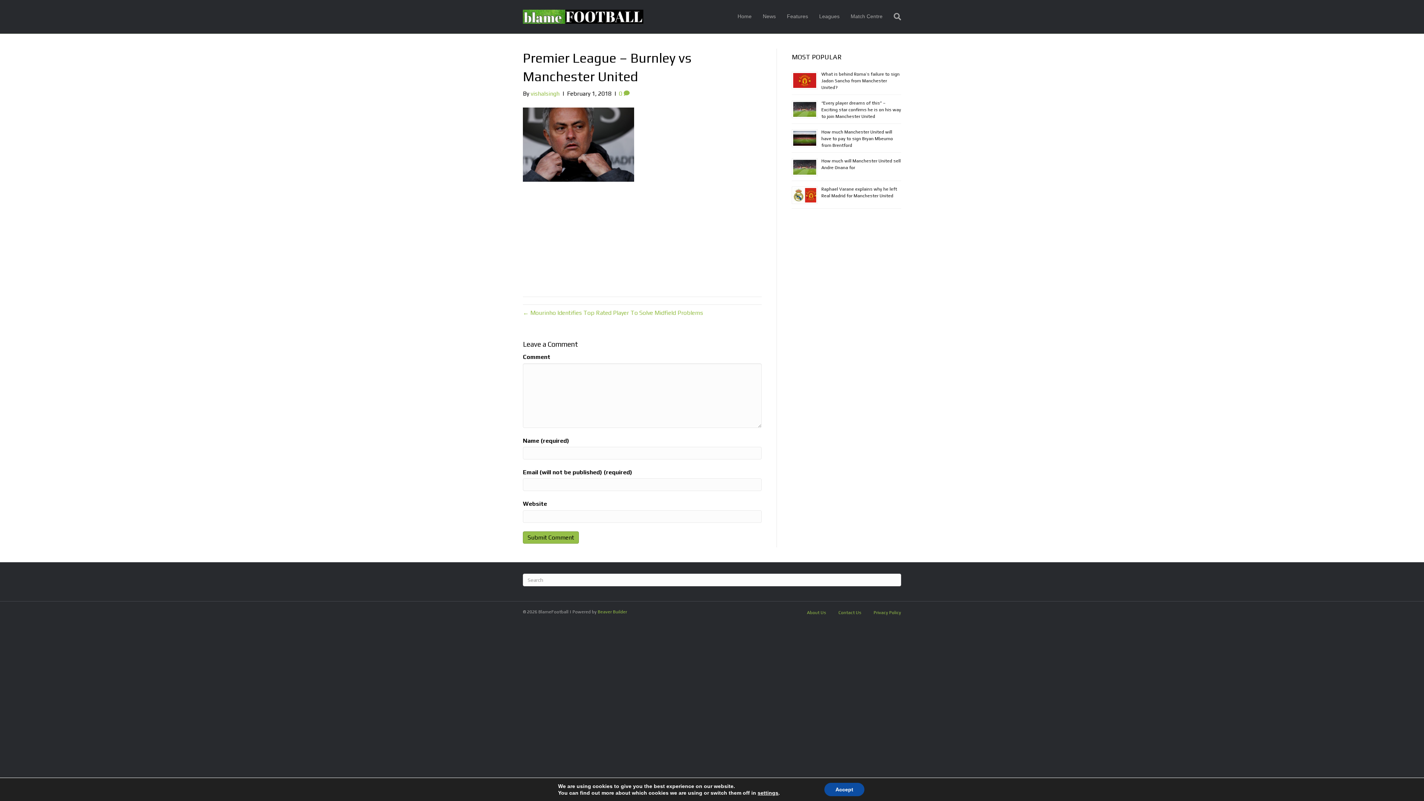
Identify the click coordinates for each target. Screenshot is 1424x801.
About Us (816, 612)
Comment (536, 356)
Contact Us (849, 612)
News (769, 16)
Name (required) (546, 440)
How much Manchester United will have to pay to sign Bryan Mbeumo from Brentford (857, 138)
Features (797, 16)
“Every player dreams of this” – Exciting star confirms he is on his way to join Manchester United (861, 109)
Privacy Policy (887, 612)
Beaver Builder (612, 611)
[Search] (894, 16)
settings (768, 793)
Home (745, 16)
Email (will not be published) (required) (577, 472)
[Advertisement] (642, 237)
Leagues (829, 16)
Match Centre (867, 16)
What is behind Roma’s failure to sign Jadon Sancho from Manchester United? (860, 81)
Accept (844, 789)
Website (535, 503)
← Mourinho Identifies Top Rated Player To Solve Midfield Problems (613, 312)
